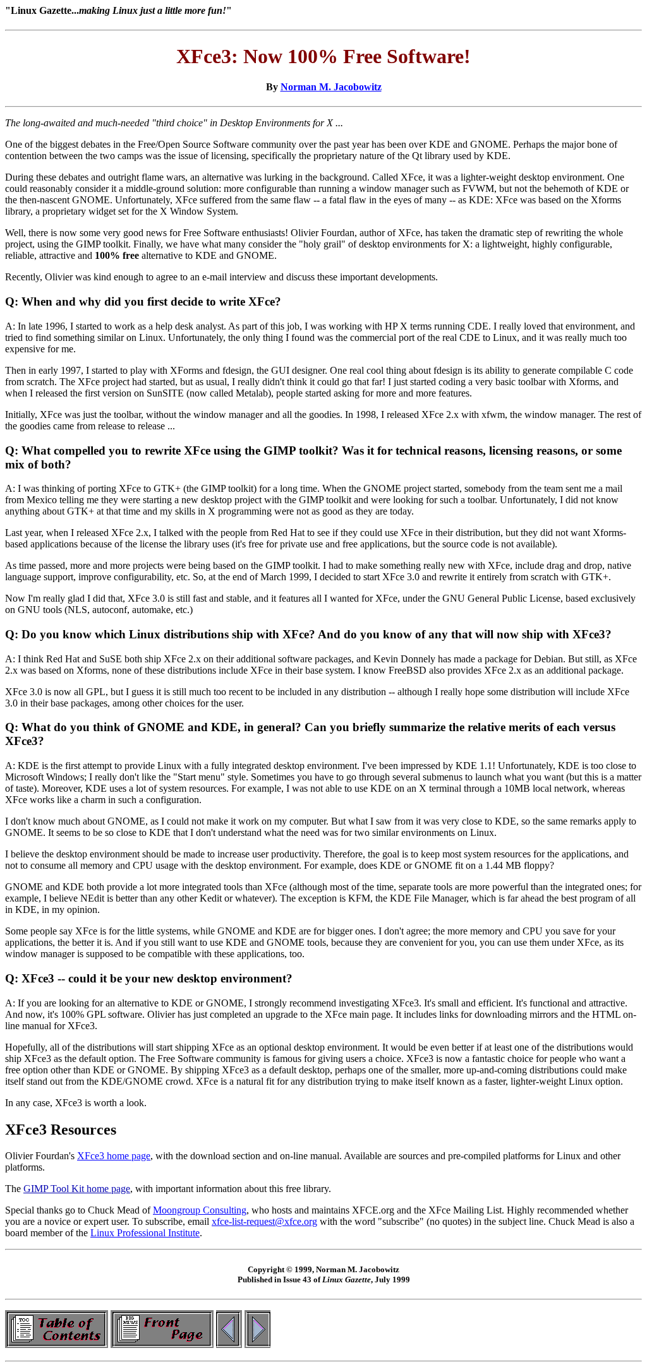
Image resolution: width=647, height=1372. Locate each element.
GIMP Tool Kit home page (76, 1188)
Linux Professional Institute (145, 1232)
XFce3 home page (113, 1155)
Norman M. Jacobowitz (331, 86)
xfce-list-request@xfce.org (264, 1221)
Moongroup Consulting (199, 1210)
